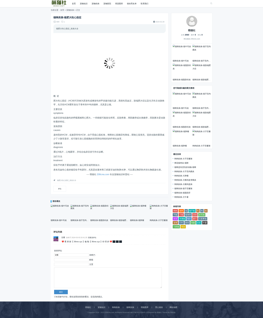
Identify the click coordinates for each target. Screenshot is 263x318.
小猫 (181, 215)
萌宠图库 (119, 3)
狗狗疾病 (116, 307)
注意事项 (203, 219)
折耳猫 (202, 215)
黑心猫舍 (159, 307)
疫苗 (175, 219)
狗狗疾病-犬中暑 (181, 197)
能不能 (192, 211)
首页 (74, 3)
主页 (91, 264)
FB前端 (172, 312)
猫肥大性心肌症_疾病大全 (66, 180)
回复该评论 (92, 237)
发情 (175, 223)
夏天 (195, 219)
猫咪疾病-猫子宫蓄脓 (183, 188)
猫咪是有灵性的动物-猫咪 (185, 167)
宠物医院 (107, 3)
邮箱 (91, 260)
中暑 (205, 223)
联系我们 (144, 3)
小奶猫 (176, 227)
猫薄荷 (188, 215)
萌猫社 (88, 307)
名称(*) (92, 255)
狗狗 (175, 211)
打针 (181, 223)
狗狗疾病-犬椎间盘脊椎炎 (185, 180)
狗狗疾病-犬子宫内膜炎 (184, 171)
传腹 (193, 223)
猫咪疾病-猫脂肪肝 (182, 193)
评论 (59, 189)
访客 (63, 237)
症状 (199, 223)
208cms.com (103, 174)
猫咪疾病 (130, 307)
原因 (195, 215)
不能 (175, 215)
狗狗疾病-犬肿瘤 (181, 176)
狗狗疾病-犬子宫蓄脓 (183, 159)
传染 (183, 227)
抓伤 (187, 223)
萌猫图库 (144, 307)
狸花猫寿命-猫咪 (181, 163)
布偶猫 (182, 219)
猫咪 (181, 211)
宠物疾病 (95, 3)
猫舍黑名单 (132, 3)
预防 (189, 219)
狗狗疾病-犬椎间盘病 (183, 184)
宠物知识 (84, 3)
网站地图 (173, 307)
